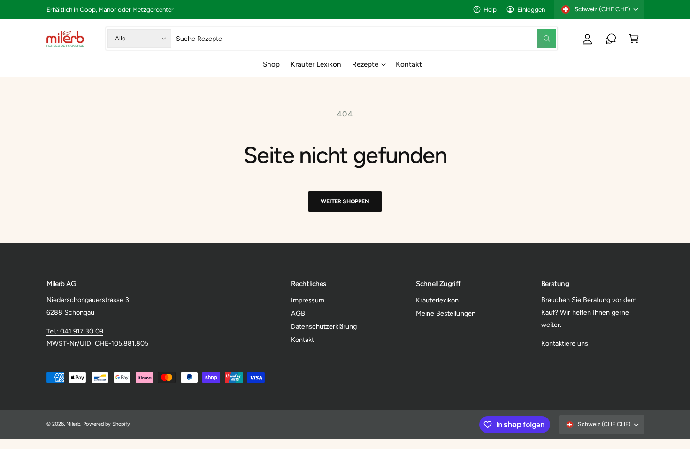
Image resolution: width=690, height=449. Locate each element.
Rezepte (365, 64)
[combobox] (366, 38)
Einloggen (531, 9)
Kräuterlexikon (437, 300)
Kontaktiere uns (564, 343)
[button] (633, 38)
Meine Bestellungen (445, 313)
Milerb (73, 424)
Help (490, 9)
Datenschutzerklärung (324, 326)
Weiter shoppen (345, 201)
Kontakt (302, 339)
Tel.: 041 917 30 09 (74, 331)
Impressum (307, 300)
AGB (298, 313)
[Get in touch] (610, 38)
